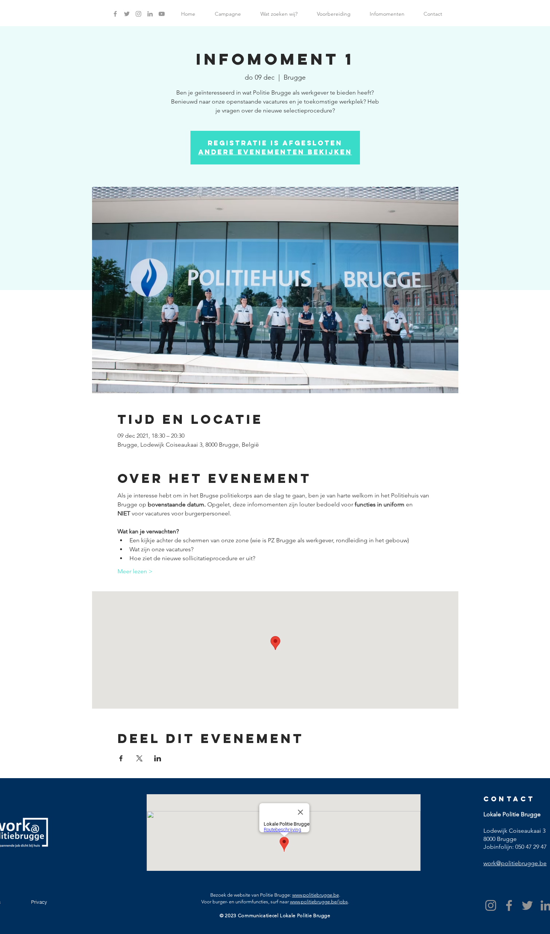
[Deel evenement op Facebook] (121, 758)
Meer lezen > (135, 571)
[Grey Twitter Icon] (127, 14)
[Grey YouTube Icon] (161, 14)
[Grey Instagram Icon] (138, 14)
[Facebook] (509, 905)
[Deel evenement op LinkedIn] (157, 758)
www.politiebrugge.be (315, 895)
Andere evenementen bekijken (275, 152)
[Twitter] (527, 905)
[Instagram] (490, 905)
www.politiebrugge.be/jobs (319, 901)
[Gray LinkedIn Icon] (150, 14)
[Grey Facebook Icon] (115, 14)
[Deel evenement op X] (139, 758)
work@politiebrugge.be (515, 863)
